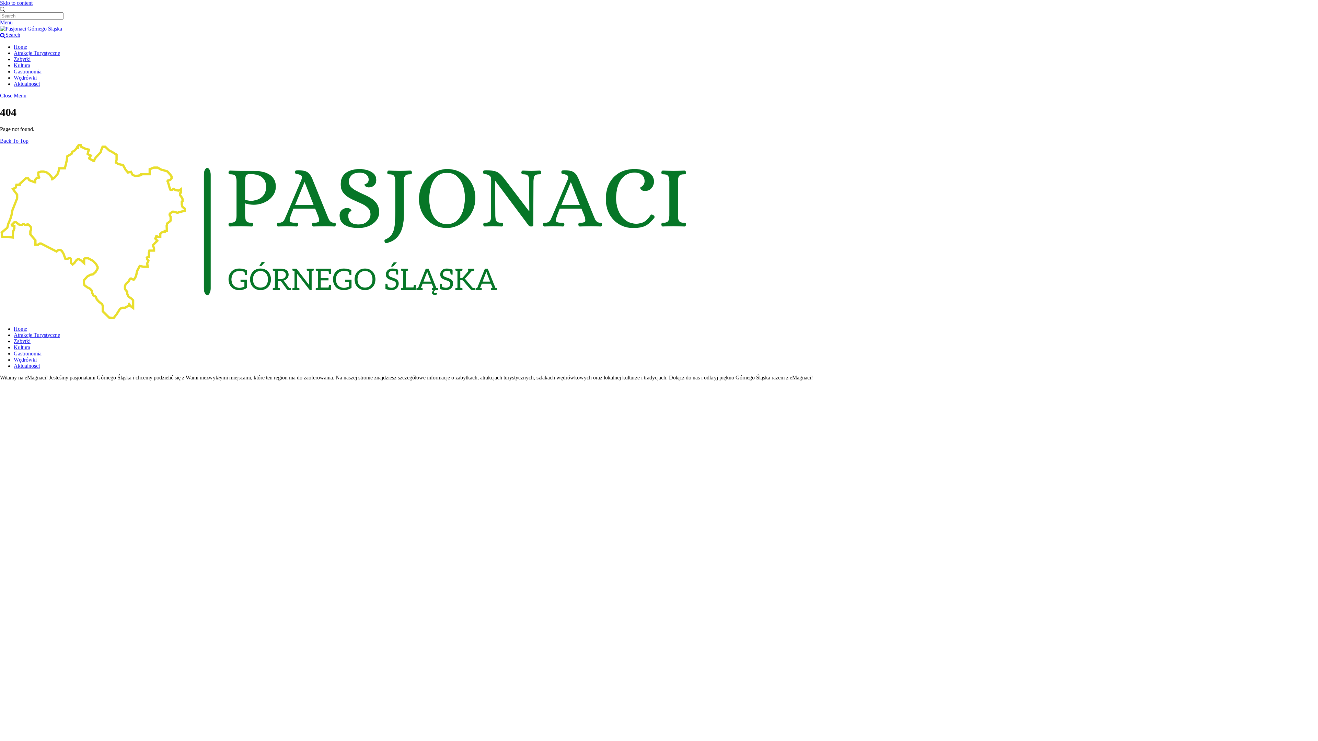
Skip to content (16, 3)
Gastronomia (28, 71)
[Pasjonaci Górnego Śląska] (31, 29)
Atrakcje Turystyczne (37, 53)
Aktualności (27, 84)
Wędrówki (25, 78)
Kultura (22, 65)
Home (20, 47)
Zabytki (22, 59)
